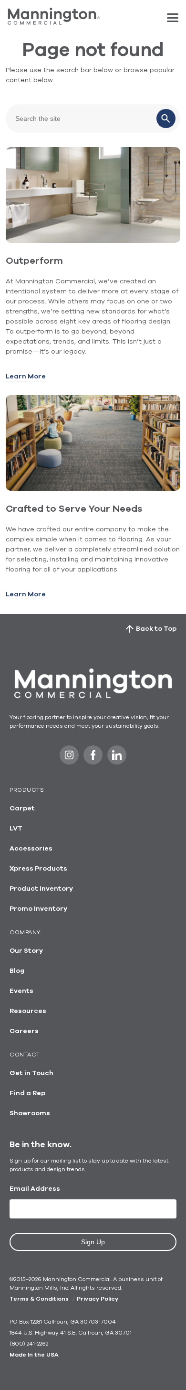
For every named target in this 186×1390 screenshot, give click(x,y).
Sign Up (93, 1242)
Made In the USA (34, 1355)
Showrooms (30, 1113)
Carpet (22, 808)
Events (21, 991)
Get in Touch (31, 1073)
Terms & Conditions (39, 1299)
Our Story (26, 951)
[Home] (54, 22)
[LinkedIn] (116, 757)
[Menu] (172, 17)
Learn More (26, 376)
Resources (28, 1011)
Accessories (31, 848)
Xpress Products (38, 868)
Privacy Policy (97, 1299)
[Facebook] (93, 757)
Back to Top (156, 628)
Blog (17, 971)
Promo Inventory (38, 908)
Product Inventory (41, 888)
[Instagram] (69, 757)
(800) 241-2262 (29, 1343)
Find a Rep (27, 1093)
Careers (24, 1031)
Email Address (35, 1188)
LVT (16, 828)
